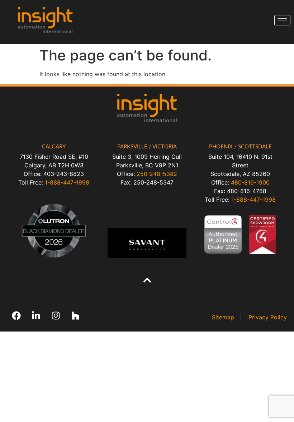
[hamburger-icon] (282, 20)
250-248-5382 (157, 173)
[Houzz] (75, 315)
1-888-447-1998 (67, 182)
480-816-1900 (250, 182)
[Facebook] (16, 315)
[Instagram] (56, 315)
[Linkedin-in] (36, 315)
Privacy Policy (267, 317)
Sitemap (223, 317)
